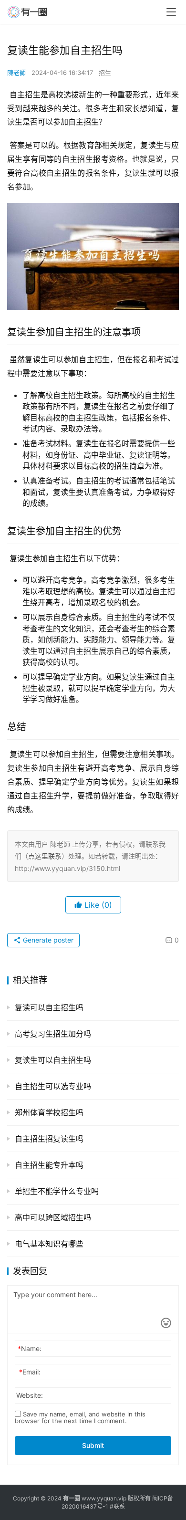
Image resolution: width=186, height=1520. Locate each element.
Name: (29, 1348)
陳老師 (16, 72)
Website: (29, 1395)
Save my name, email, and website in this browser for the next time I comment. (80, 1417)
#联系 (117, 1506)
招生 (105, 72)
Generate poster (47, 940)
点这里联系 (45, 856)
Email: (30, 1372)
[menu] (171, 12)
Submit (93, 1445)
